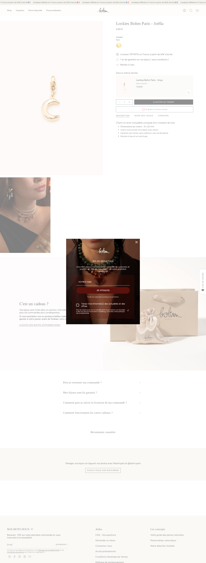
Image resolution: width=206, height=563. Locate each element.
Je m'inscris (103, 290)
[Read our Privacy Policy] (128, 310)
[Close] (136, 242)
